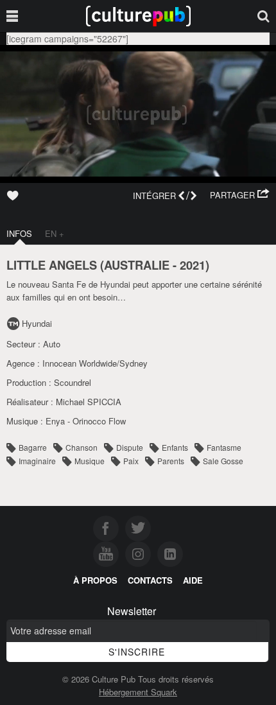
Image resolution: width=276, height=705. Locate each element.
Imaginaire (37, 460)
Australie (136, 265)
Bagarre (33, 447)
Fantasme (224, 447)
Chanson (81, 447)
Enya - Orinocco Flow (86, 421)
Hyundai (37, 323)
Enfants (175, 447)
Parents (170, 460)
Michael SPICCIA (88, 402)
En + (54, 233)
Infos (19, 233)
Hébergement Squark (138, 692)
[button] (240, 195)
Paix (131, 460)
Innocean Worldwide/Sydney (95, 363)
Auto (51, 344)
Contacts (150, 580)
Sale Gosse (223, 460)
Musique (89, 460)
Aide (193, 580)
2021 (192, 265)
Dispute (129, 447)
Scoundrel (72, 382)
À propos (95, 580)
